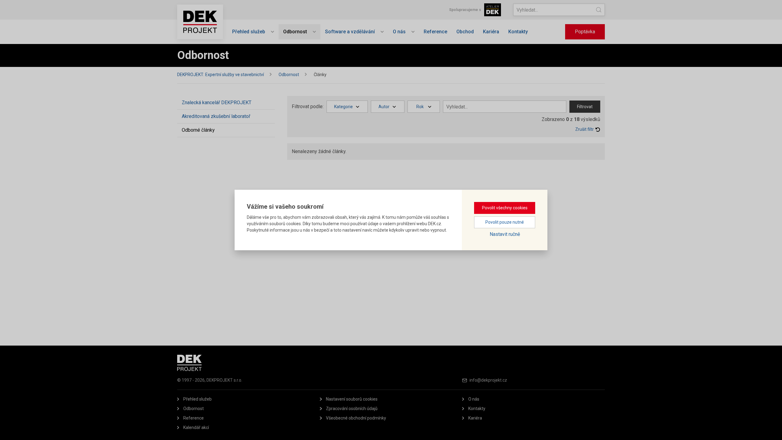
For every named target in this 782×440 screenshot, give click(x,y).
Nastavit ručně (505, 234)
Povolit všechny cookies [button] (505, 207)
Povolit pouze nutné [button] (504, 222)
